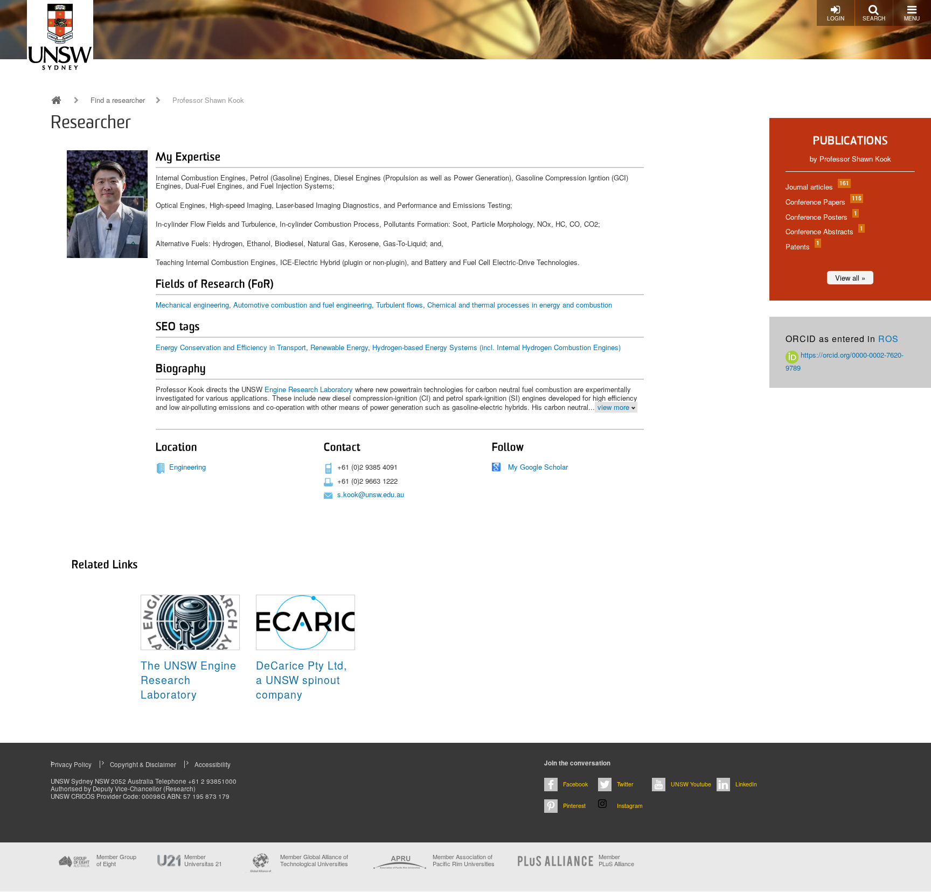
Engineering (187, 467)
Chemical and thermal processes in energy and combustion (519, 304)
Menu (912, 18)
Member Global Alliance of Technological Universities (314, 860)
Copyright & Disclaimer (143, 764)
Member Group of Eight (116, 860)
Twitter (625, 784)
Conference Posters (821, 217)
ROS (888, 338)
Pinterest (574, 806)
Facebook (575, 784)
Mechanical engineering (192, 304)
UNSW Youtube (691, 784)
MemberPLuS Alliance (616, 860)
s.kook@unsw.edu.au (370, 494)
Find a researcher (118, 100)
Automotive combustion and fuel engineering (302, 304)
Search (874, 18)
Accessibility (212, 764)
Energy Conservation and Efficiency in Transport (231, 347)
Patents (802, 246)
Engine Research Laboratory (309, 389)
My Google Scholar (538, 467)
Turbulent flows (399, 304)
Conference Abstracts (824, 231)
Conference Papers (823, 202)
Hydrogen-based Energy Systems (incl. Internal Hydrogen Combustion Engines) (496, 347)
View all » (850, 278)
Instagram (630, 806)
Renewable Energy (339, 347)
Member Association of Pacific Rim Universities (464, 860)
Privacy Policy (71, 764)
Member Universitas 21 (203, 860)
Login (835, 18)
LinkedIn (746, 784)
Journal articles (817, 187)
